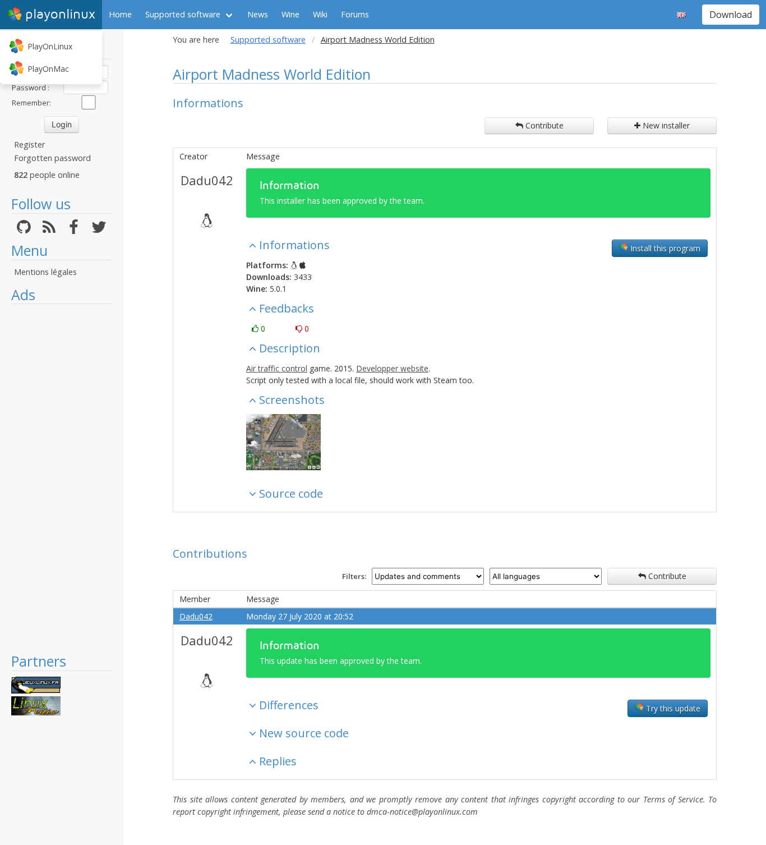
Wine (290, 14)
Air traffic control (276, 368)
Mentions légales (45, 272)
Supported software (182, 14)
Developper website (392, 368)
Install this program (664, 248)
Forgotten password (52, 158)
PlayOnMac (48, 68)
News (257, 14)
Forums (355, 14)
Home (120, 14)
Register (29, 144)
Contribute (543, 125)
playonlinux (60, 14)
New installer (665, 125)
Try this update (672, 708)
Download (730, 14)
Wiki (320, 14)
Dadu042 (207, 180)
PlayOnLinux (49, 46)
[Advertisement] (61, 478)
